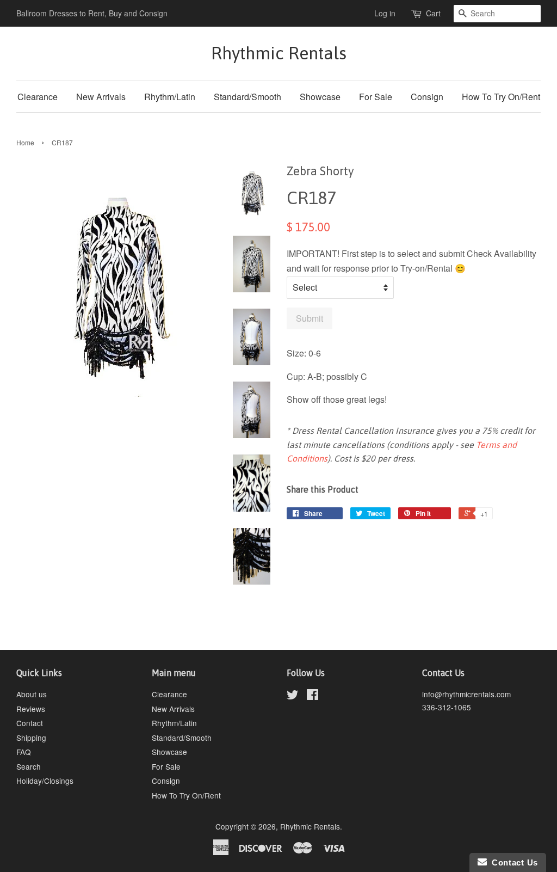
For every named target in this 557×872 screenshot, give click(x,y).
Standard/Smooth (247, 96)
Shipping (31, 737)
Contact (29, 722)
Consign (427, 96)
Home (25, 142)
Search (28, 766)
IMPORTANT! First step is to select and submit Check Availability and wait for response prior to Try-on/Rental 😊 (411, 260)
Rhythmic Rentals (278, 53)
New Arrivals (101, 96)
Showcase (320, 96)
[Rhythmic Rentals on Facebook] (312, 696)
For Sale (375, 96)
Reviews (30, 708)
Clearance (37, 96)
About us (31, 694)
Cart (433, 13)
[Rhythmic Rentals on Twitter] (293, 696)
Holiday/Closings (44, 780)
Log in (384, 13)
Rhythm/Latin (169, 96)
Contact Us (512, 862)
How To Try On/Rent (501, 96)
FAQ (23, 751)
